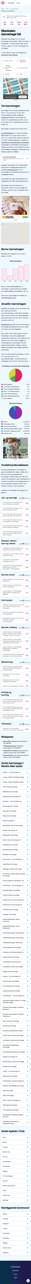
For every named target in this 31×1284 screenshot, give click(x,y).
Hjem (2, 8)
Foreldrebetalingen (7, 133)
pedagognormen (12, 170)
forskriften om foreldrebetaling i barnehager (15, 142)
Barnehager (11, 3)
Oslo (7, 8)
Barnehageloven (6, 324)
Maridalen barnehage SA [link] (8, 11)
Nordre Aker (14, 8)
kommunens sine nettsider (9, 55)
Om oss (18, 3)
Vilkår (15, 1278)
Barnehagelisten (15, 1267)
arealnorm (4, 117)
